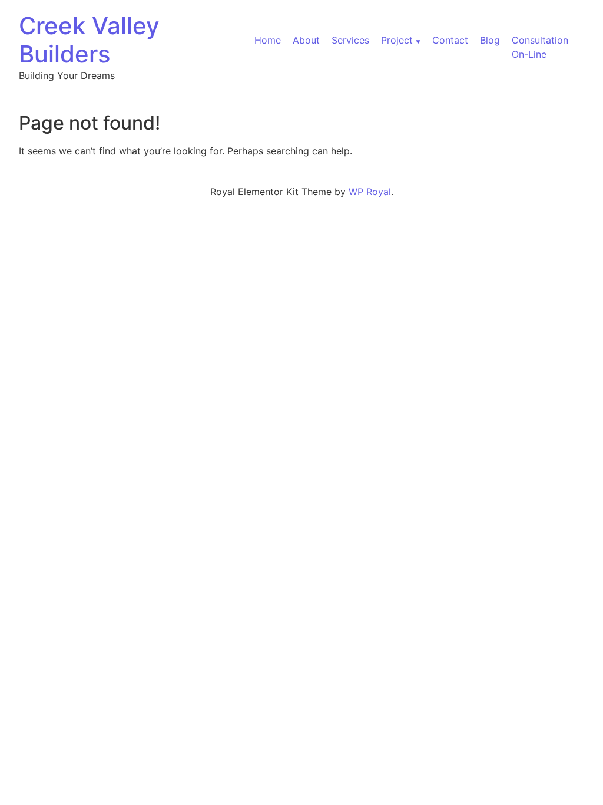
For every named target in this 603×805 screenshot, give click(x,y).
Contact (450, 40)
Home (267, 40)
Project (397, 40)
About (306, 40)
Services (350, 40)
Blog (490, 40)
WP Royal (370, 191)
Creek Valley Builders (89, 39)
